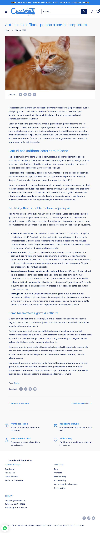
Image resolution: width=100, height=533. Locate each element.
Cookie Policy (60, 480)
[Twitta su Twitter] (29, 94)
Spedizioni (9, 469)
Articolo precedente (20, 403)
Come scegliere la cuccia (65, 484)
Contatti (58, 473)
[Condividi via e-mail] (34, 94)
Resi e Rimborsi (11, 476)
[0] (97, 11)
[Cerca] (84, 11)
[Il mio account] (92, 11)
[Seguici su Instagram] (88, 518)
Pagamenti (10, 473)
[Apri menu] (6, 12)
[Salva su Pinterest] (25, 94)
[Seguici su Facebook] (84, 518)
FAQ (56, 469)
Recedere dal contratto (20, 460)
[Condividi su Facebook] (20, 94)
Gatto (17, 383)
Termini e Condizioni (14, 480)
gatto (7, 30)
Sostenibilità (59, 488)
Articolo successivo (80, 403)
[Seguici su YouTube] (93, 518)
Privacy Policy (60, 476)
